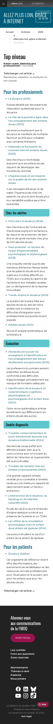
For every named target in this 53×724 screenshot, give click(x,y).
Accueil (10, 32)
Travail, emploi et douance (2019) (28, 295)
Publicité (16, 675)
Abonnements (19, 667)
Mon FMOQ (22, 637)
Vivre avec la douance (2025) (25, 221)
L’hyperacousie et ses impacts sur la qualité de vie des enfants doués (27, 179)
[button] (3, 3)
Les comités (18, 650)
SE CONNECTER (38, 3)
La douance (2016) (19, 98)
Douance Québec (19, 553)
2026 (40, 32)
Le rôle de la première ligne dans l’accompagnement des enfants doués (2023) (28, 121)
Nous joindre (18, 678)
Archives (25, 32)
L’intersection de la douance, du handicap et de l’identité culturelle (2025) (27, 499)
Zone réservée (20, 657)
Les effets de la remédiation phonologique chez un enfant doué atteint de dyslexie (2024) (27, 525)
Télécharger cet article (18, 73)
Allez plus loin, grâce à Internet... (30, 39)
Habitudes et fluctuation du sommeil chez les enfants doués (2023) (28, 150)
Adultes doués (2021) (21, 324)
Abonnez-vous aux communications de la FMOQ (26, 623)
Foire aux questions (22, 654)
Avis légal (26, 716)
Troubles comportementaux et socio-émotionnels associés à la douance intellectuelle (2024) (27, 437)
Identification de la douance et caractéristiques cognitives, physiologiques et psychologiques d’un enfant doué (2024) (28, 395)
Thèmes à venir (20, 671)
